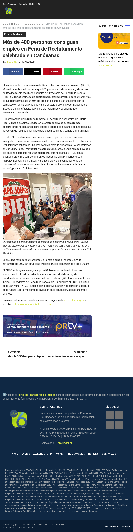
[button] (127, 11)
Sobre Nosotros (9, 4)
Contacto (23, 4)
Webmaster (28, 527)
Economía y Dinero (33, 24)
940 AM (59, 454)
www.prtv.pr (105, 65)
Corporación (110, 454)
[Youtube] (119, 425)
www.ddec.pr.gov (74, 300)
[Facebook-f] (110, 415)
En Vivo (25, 454)
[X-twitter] (110, 425)
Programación (76, 454)
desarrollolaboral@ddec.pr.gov (32, 304)
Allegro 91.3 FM (42, 454)
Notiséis (15, 24)
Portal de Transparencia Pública (36, 394)
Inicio (6, 24)
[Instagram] (119, 415)
